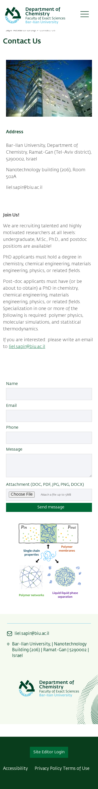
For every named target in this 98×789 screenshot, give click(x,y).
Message (14, 450)
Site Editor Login (49, 752)
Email (11, 406)
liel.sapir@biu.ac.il (27, 346)
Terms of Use (76, 769)
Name (12, 384)
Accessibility (15, 769)
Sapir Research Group (21, 30)
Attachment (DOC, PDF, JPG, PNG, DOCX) (45, 485)
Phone (12, 428)
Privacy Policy (48, 769)
